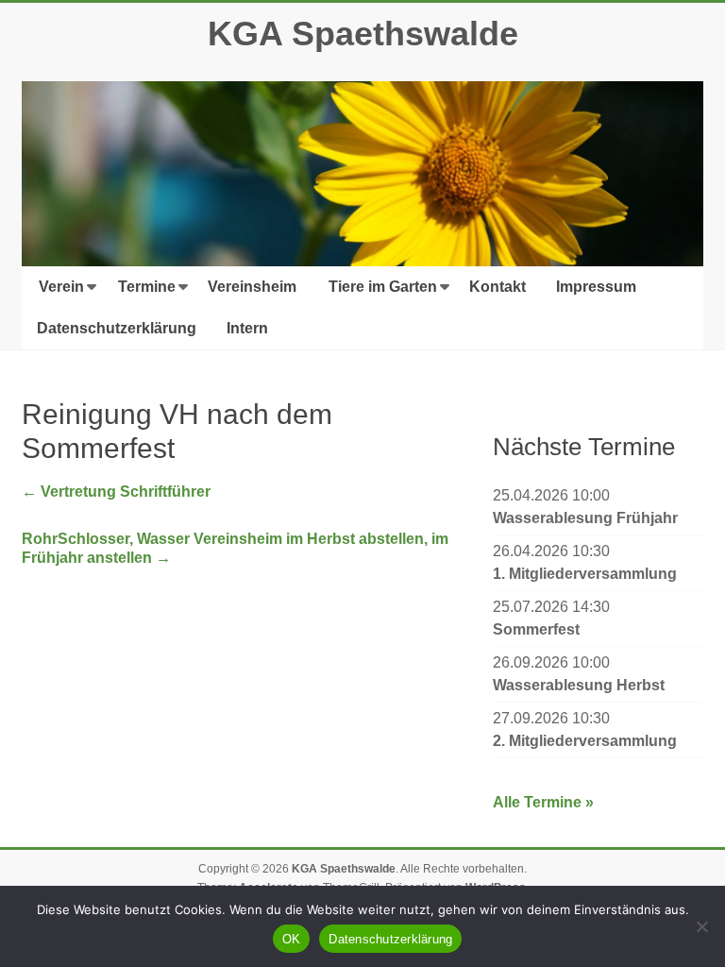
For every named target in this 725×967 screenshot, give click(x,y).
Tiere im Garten (383, 287)
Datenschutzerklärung (116, 328)
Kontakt (497, 287)
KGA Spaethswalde (363, 33)
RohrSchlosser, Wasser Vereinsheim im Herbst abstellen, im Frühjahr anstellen (235, 548)
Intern (247, 328)
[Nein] (701, 926)
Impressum (596, 287)
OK (291, 939)
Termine (147, 287)
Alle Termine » (543, 802)
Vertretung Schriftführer (116, 492)
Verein (61, 287)
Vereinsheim (252, 287)
